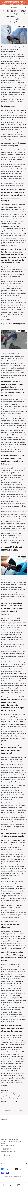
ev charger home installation (10, 1095)
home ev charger (6, 1099)
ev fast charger (6, 1097)
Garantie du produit (7, 1173)
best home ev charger (8, 1093)
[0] (17, 1185)
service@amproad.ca (8, 1151)
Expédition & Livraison (8, 1168)
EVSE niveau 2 (12, 487)
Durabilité (4, 1166)
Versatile (20, 1099)
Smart (15, 1099)
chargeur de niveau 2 (10, 787)
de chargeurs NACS (15, 998)
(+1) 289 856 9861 (7, 1149)
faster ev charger (17, 1097)
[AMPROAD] (14, 7)
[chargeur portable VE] (14, 565)
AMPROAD (13, 842)
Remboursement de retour (9, 1170)
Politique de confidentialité (9, 1176)
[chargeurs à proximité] (14, 339)
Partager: (4, 1101)
